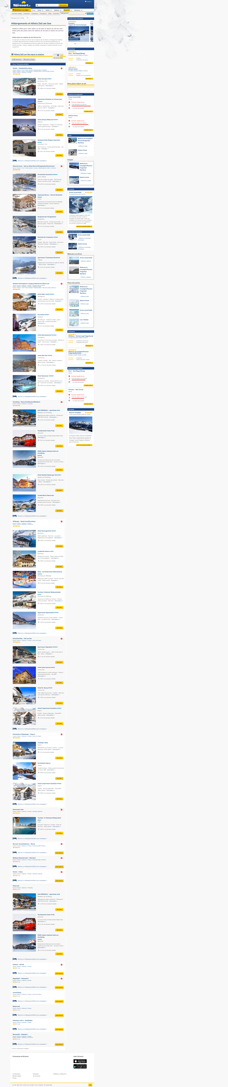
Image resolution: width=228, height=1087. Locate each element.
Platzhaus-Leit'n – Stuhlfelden (23, 1020)
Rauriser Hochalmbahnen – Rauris (24, 844)
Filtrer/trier (18, 59)
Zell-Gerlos (53, 168)
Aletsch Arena (73, 115)
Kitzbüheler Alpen (37, 71)
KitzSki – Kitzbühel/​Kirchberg (22, 68)
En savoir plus (48, 1085)
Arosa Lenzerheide (74, 97)
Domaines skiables (17, 13)
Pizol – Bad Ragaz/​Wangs (76, 371)
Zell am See (30, 524)
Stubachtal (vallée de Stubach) (39, 859)
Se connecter (36, 1076)
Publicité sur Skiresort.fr (60, 1074)
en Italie (84, 355)
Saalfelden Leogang (37, 286)
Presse (14, 1078)
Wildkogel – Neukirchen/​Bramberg (24, 521)
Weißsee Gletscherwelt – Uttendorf (24, 858)
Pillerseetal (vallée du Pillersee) (49, 287)
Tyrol (23, 70)
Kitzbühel (45, 70)
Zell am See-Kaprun (37, 640)
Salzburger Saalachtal (37, 811)
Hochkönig (30, 403)
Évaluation (51, 108)
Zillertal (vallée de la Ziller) (44, 168)
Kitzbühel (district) (38, 70)
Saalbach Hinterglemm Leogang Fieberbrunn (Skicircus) (31, 283)
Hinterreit (16, 886)
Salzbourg (24, 72)
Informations (49, 85)
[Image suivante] (92, 33)
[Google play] (80, 1068)
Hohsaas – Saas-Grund (75, 389)
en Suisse (85, 55)
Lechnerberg (17, 992)
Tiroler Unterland (29, 70)
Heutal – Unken (18, 872)
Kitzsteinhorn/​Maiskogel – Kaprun (24, 734)
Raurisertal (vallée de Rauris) (39, 845)
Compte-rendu (88, 111)
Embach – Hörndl (18, 964)
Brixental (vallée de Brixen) (48, 71)
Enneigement (43, 13)
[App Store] (80, 1063)
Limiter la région (29, 59)
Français (89, 1)
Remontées (56, 13)
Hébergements (64, 13)
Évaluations (27, 13)
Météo (50, 13)
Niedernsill (16, 1006)
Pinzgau (29, 72)
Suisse (70, 99)
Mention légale (17, 1076)
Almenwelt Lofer (18, 809)
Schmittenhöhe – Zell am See (22, 638)
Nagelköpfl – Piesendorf (20, 978)
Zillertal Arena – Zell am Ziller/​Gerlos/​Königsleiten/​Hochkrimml (34, 166)
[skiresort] (22, 4)
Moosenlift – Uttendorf (20, 1034)
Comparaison (34, 13)
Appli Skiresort (78, 1056)
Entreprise (36, 1074)
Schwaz (35, 168)
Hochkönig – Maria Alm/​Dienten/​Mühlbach (26, 402)
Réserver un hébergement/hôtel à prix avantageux (31, 160)
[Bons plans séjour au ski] (89, 13)
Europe (14, 70)
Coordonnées (16, 1074)
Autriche (19, 70)
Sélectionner (77, 10)
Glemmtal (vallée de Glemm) (39, 285)
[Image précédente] (69, 33)
